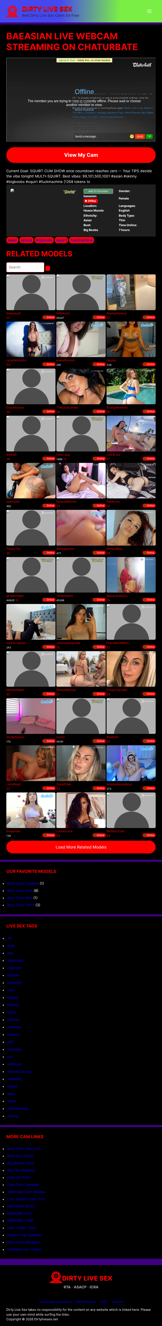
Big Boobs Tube (20, 1163)
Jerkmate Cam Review (26, 1192)
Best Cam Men (19, 898)
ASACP (80, 1287)
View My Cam (81, 155)
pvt (10, 1056)
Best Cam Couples (23, 883)
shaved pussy (19, 1071)
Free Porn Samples (23, 1185)
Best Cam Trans (20, 905)
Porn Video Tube (21, 1228)
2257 (104, 1302)
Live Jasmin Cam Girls (26, 1199)
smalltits (14, 1079)
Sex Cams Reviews (23, 1242)
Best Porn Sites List (23, 1149)
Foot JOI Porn (18, 1177)
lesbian (13, 1019)
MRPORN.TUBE (20, 1221)
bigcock (14, 968)
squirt (61, 240)
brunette (14, 982)
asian (12, 240)
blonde (13, 975)
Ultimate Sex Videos (24, 1249)
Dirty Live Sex (47, 8)
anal (11, 945)
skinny (26, 240)
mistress (14, 1049)
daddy (13, 997)
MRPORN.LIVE (19, 1213)
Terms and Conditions (55, 1302)
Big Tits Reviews (21, 1170)
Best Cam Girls (20, 891)
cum (11, 990)
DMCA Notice (86, 1302)
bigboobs (44, 240)
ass (10, 953)
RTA (67, 1287)
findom (13, 1005)
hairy (11, 1012)
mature (13, 1034)
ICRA (94, 1287)
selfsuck (14, 1064)
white (12, 1101)
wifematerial (17, 1108)
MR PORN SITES (21, 1206)
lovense (14, 1027)
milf (10, 1042)
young (12, 1116)
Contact (117, 1302)
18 (9, 938)
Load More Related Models (81, 847)
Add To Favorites (98, 191)
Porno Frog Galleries (24, 1235)
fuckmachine (81, 240)
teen (11, 1093)
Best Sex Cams (20, 1156)
